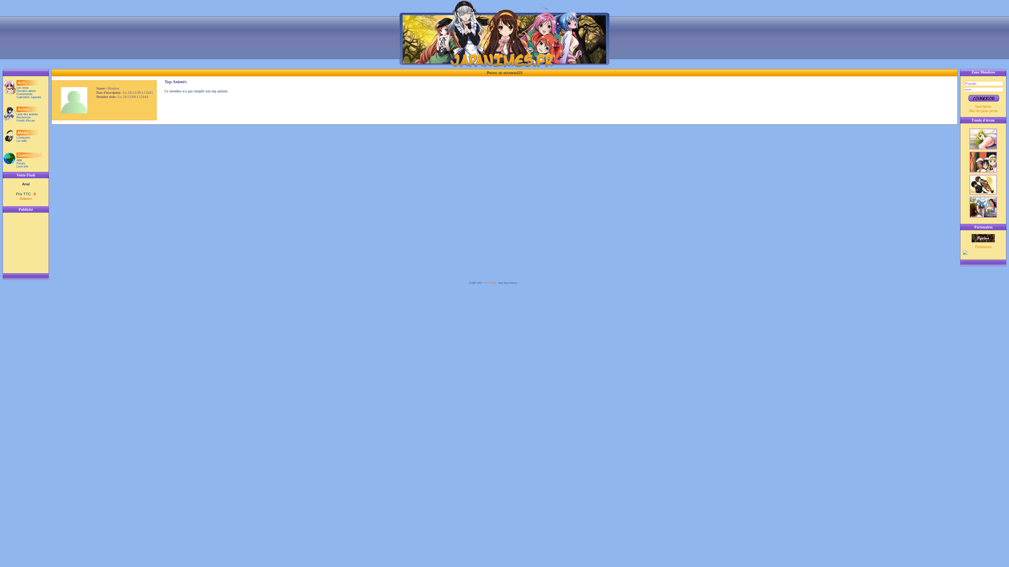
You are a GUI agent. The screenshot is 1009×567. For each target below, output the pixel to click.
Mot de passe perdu (983, 111)
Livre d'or (22, 166)
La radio (22, 140)
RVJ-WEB (490, 282)
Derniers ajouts (26, 90)
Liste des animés (27, 114)
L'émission (23, 137)
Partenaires (983, 247)
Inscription (983, 106)
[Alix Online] (983, 241)
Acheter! (25, 199)
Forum (21, 163)
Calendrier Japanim (29, 97)
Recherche (24, 117)
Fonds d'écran (26, 120)
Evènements (25, 94)
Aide (19, 160)
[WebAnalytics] (529, 282)
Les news (23, 87)
